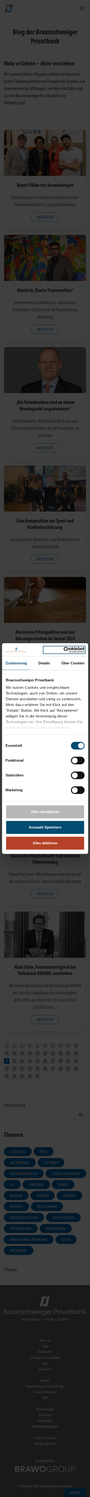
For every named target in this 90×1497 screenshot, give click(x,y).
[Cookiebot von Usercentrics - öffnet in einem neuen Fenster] (64, 650)
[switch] (77, 760)
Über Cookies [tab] (72, 663)
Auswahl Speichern (45, 827)
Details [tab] (44, 663)
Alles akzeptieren (45, 812)
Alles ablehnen (45, 843)
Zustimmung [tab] (16, 663)
